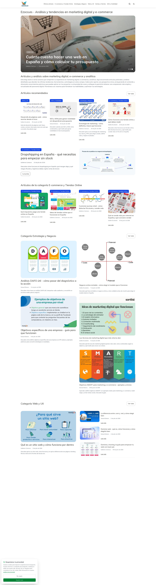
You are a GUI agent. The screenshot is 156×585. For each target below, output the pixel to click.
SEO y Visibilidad (112, 4)
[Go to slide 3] (132, 69)
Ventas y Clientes (100, 4)
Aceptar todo (19, 580)
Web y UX (91, 4)
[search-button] (129, 4)
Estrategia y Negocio (80, 4)
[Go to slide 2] (130, 69)
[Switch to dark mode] (133, 3)
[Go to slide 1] (128, 69)
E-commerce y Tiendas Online (64, 4)
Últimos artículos (48, 4)
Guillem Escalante (25, 122)
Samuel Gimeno (54, 123)
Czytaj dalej (25, 174)
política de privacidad (9, 572)
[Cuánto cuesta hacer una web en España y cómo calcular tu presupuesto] (78, 44)
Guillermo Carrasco (31, 66)
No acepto (19, 576)
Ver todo (131, 94)
